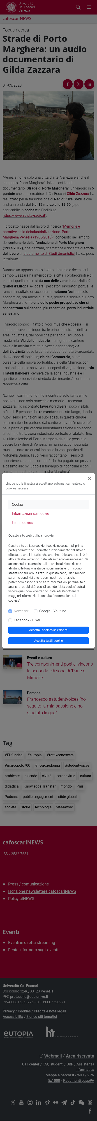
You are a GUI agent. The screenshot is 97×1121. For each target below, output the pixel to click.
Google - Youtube (53, 611)
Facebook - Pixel (27, 620)
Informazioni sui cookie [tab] (30, 513)
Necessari (21, 611)
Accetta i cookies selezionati (48, 630)
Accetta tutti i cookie (48, 640)
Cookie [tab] (17, 504)
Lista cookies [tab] (22, 522)
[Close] (89, 478)
